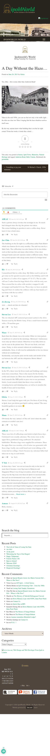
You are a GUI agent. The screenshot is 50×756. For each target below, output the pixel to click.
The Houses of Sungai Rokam (25, 612)
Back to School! (11, 561)
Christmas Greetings (13, 565)
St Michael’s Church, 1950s (37, 168)
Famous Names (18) (13, 558)
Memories (35, 154)
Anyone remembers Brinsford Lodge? (23, 617)
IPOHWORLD (19, 8)
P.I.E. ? (13, 622)
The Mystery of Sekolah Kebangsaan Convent (29, 596)
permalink (5, 159)
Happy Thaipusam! (12, 556)
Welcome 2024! (11, 563)
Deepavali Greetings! (13, 568)
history (20, 154)
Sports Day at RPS (19, 604)
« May (23, 685)
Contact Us (16, 601)
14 (9, 678)
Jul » (27, 685)
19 (6, 681)
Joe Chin (5, 240)
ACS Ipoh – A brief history (25, 583)
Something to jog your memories (12, 168)
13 (7, 678)
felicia (22, 74)
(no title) (9, 549)
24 (2, 683)
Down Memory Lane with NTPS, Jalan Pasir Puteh (29, 599)
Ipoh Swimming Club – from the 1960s (31, 585)
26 (6, 683)
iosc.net (29, 707)
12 (6, 678)
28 (9, 683)
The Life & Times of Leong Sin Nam (18, 547)
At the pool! (10, 552)
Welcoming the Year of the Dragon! (18, 554)
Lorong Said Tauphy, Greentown (23, 588)
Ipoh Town (27, 154)
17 (2, 681)
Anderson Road (20, 157)
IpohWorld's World (14, 39)
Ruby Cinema (30, 157)
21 (9, 681)
